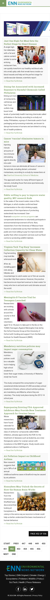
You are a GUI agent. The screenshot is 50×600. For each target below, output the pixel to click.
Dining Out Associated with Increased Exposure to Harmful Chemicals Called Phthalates (24, 89)
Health (22, 582)
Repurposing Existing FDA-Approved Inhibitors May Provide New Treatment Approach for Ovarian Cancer (25, 410)
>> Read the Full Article (13, 81)
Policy (40, 579)
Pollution (23, 579)
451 (5, 549)
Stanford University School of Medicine (22, 175)
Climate (33, 575)
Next (6, 554)
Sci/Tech (13, 582)
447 (23, 543)
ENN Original (22, 575)
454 (25, 549)
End (14, 554)
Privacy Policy (37, 595)
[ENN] (20, 3)
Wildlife (32, 579)
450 (43, 543)
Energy (41, 575)
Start (7, 543)
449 (37, 543)
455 (32, 549)
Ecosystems (11, 579)
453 (18, 549)
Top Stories (10, 575)
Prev (16, 543)
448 (30, 543)
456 (38, 549)
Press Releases (33, 582)
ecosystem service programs (23, 217)
